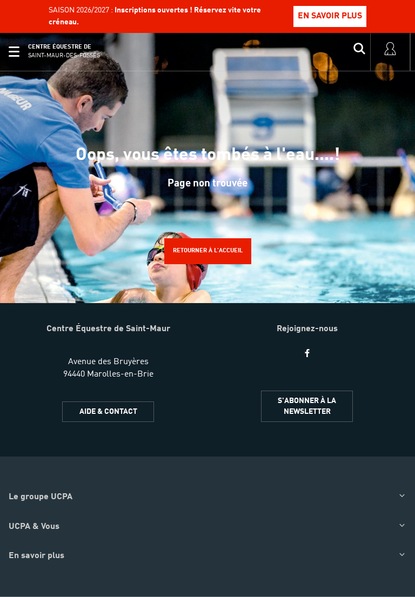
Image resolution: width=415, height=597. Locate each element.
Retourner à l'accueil (208, 250)
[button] (14, 52)
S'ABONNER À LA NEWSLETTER (307, 406)
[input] (359, 52)
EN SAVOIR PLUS (330, 16)
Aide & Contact (108, 411)
